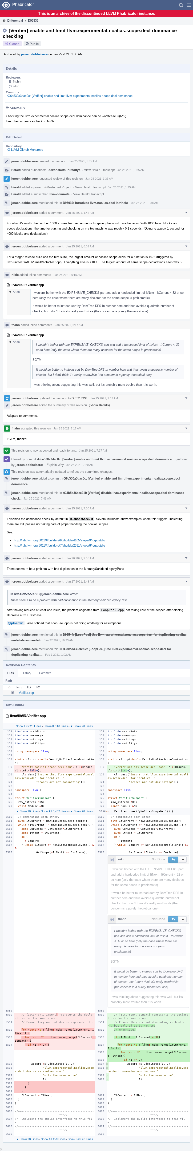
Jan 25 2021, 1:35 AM (83, 161)
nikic (16, 86)
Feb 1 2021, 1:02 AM (58, 654)
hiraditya (74, 170)
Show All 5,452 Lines (54, 811)
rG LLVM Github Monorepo (25, 149)
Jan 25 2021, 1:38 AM (144, 203)
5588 (16, 292)
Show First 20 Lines (28, 726)
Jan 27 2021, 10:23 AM (58, 640)
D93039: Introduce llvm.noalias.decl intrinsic (95, 203)
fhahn (16, 81)
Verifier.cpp (26, 693)
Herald (16, 170)
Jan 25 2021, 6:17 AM (69, 325)
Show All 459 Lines (53, 1139)
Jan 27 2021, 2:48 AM (80, 581)
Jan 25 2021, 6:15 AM (68, 275)
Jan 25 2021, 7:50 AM (80, 508)
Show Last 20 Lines (80, 1139)
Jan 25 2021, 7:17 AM (67, 428)
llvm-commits (59, 194)
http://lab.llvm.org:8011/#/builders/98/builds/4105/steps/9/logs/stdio (59, 540)
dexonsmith (57, 170)
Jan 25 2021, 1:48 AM (80, 212)
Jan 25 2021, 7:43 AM (37, 498)
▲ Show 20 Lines (27, 811)
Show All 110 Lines (56, 726)
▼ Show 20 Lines (81, 726)
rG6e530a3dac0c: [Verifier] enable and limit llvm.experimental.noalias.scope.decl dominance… (71, 96)
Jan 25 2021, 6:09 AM (80, 246)
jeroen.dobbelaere (34, 54)
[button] (189, 5)
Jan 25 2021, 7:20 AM (79, 465)
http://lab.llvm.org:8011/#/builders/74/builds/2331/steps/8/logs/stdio (59, 545)
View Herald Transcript (99, 170)
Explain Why (55, 465)
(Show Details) (99, 405)
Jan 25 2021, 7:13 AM (104, 398)
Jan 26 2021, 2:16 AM (80, 558)
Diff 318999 (79, 398)
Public (34, 44)
